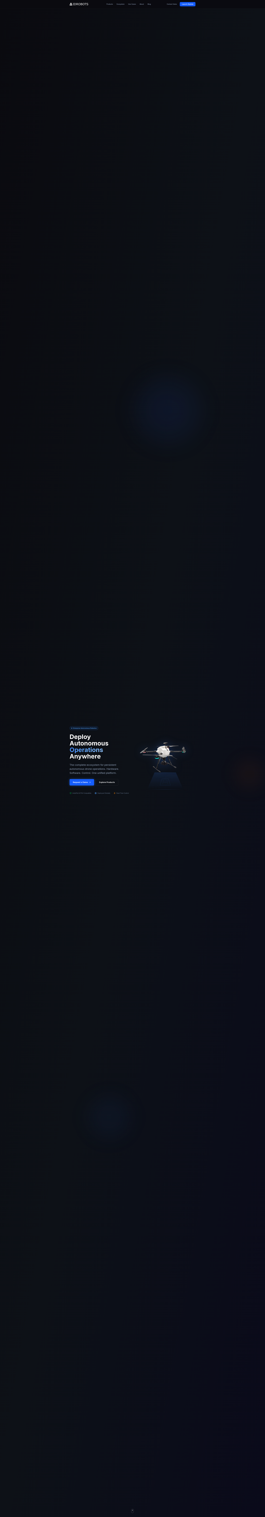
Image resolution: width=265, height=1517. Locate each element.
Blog (149, 4)
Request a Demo (80, 782)
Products (110, 4)
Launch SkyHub (187, 4)
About (142, 4)
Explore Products (107, 782)
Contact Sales (172, 4)
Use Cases (132, 4)
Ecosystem (120, 4)
